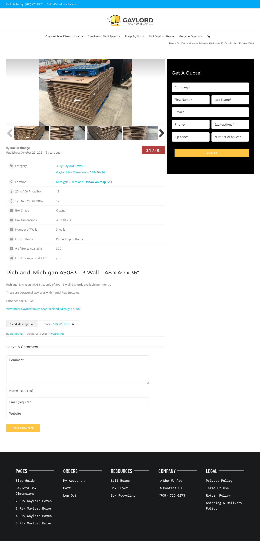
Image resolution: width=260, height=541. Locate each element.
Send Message (20, 324)
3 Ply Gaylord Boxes (69, 166)
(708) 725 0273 (60, 324)
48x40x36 (98, 172)
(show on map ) (99, 182)
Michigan (192, 43)
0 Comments (57, 333)
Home (172, 43)
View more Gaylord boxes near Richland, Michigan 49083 (43, 309)
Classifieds (181, 43)
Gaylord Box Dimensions (72, 172)
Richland (203, 43)
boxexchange (17, 333)
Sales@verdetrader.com (62, 4)
